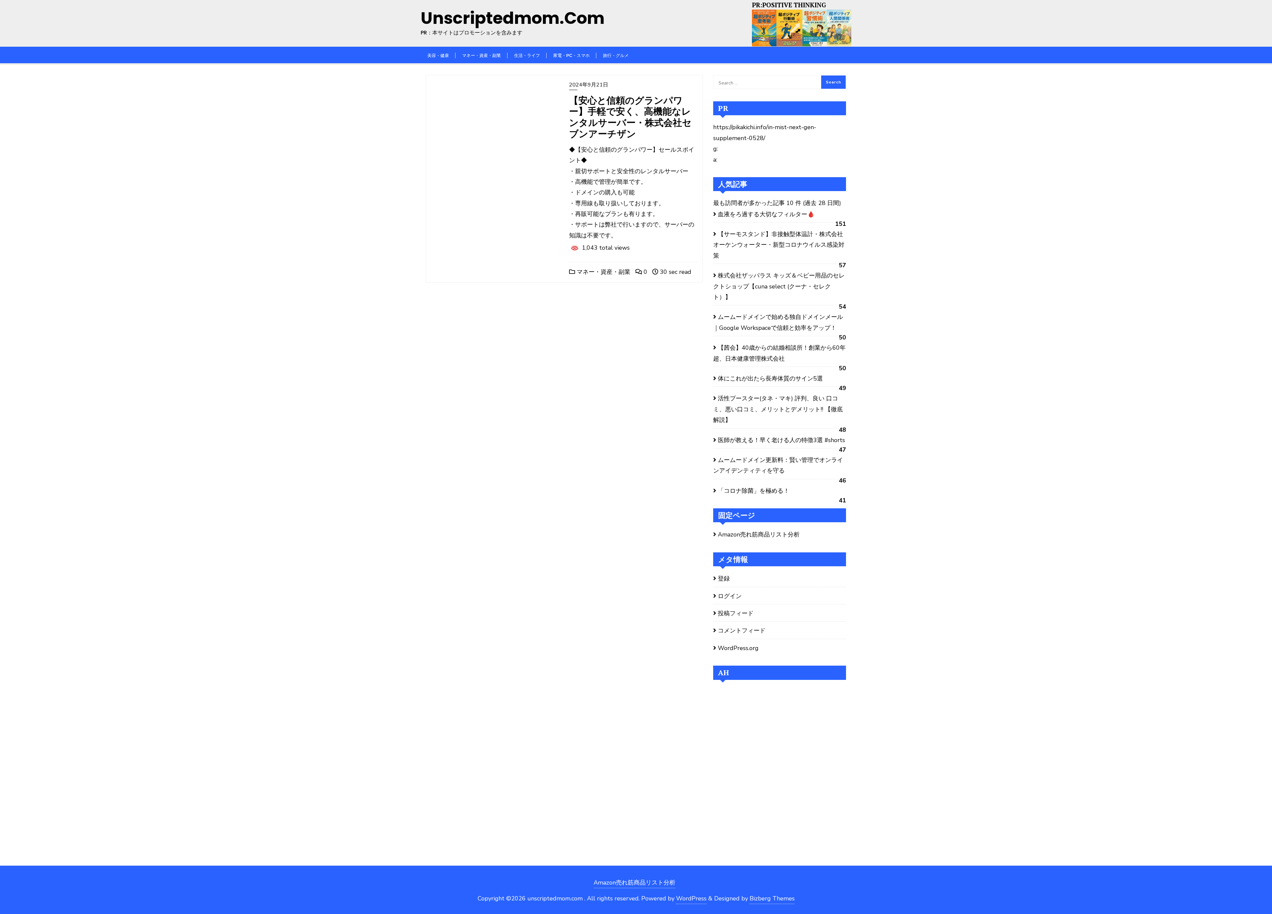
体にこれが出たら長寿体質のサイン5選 (770, 378)
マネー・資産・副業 (602, 272)
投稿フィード (736, 613)
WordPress (691, 898)
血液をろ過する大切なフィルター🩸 (766, 214)
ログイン (730, 596)
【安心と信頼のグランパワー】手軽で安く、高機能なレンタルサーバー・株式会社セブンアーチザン (630, 117)
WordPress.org (738, 648)
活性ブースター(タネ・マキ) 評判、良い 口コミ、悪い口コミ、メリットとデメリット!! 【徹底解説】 (778, 409)
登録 (724, 579)
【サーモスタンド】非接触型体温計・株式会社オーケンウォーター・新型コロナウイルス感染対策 (778, 245)
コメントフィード (742, 631)
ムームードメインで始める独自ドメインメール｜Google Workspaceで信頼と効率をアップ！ (778, 322)
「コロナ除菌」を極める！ (753, 491)
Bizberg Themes (772, 898)
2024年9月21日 (588, 84)
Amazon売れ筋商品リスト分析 (759, 534)
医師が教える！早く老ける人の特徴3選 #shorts (781, 440)
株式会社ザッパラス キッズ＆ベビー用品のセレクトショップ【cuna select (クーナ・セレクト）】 (779, 286)
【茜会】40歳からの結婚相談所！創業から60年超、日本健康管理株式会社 (779, 353)
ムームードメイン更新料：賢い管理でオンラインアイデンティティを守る (778, 465)
